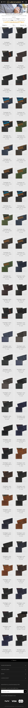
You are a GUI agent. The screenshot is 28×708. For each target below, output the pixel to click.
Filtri (14, 25)
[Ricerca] (26, 2)
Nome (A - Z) (23, 25)
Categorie (4, 25)
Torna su (14, 660)
